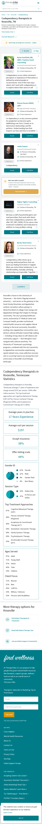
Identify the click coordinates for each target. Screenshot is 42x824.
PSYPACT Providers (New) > (14, 798)
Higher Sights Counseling (27, 202)
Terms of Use (9, 750)
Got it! (21, 818)
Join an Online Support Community (24, 641)
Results (26, 51)
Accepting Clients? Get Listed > (15, 775)
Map (37, 51)
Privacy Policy (9, 754)
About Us (7, 741)
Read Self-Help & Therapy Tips (22, 630)
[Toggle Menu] (38, 3)
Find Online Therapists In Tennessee (20, 619)
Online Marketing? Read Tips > (15, 784)
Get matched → (21, 191)
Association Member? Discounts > (16, 780)
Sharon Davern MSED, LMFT (25, 104)
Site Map (7, 759)
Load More (21, 287)
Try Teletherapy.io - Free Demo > (16, 793)
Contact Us (8, 745)
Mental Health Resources (13, 736)
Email (12, 92)
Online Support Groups (12, 763)
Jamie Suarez (22, 146)
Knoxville (13, 15)
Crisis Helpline (9, 731)
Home (3, 15)
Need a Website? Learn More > (15, 789)
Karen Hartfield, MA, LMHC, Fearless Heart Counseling (25, 60)
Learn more (7, 812)
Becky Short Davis (24, 243)
